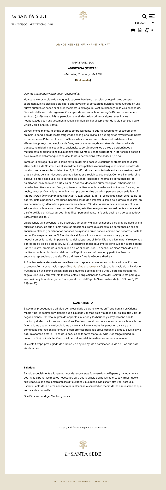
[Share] (153, 30)
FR (83, 44)
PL (102, 44)
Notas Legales (67, 481)
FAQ (55, 481)
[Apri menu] (151, 16)
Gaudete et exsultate (85, 266)
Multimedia (83, 80)
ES (77, 44)
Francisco (19, 24)
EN (71, 44)
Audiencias (38, 24)
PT (108, 44)
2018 (50, 24)
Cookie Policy (85, 481)
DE (64, 44)
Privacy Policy (102, 481)
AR (58, 44)
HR (90, 44)
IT (96, 44)
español (142, 23)
